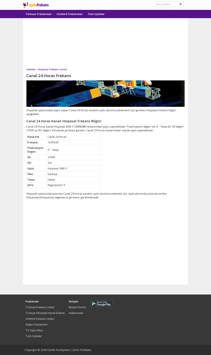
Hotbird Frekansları (70, 14)
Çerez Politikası (81, 350)
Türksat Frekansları (39, 14)
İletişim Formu (77, 307)
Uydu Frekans (36, 5)
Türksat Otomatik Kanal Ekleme (45, 313)
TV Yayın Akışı (34, 330)
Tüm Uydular (96, 14)
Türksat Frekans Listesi (40, 307)
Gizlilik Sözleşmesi (58, 350)
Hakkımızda (76, 313)
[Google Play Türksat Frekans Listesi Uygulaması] (101, 303)
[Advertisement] (105, 43)
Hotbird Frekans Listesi (40, 319)
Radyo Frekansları (37, 324)
